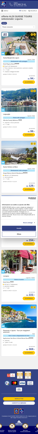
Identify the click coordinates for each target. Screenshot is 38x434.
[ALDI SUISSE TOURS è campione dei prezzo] (28, 375)
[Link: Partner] (16, 411)
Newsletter (19, 398)
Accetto (19, 228)
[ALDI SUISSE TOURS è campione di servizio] (20, 375)
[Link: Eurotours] (19, 422)
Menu (6, 11)
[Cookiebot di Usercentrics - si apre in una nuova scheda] (28, 198)
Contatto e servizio (19, 403)
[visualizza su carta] (32, 34)
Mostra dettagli (28, 222)
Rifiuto (19, 234)
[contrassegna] (34, 34)
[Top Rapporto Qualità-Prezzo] (11, 375)
